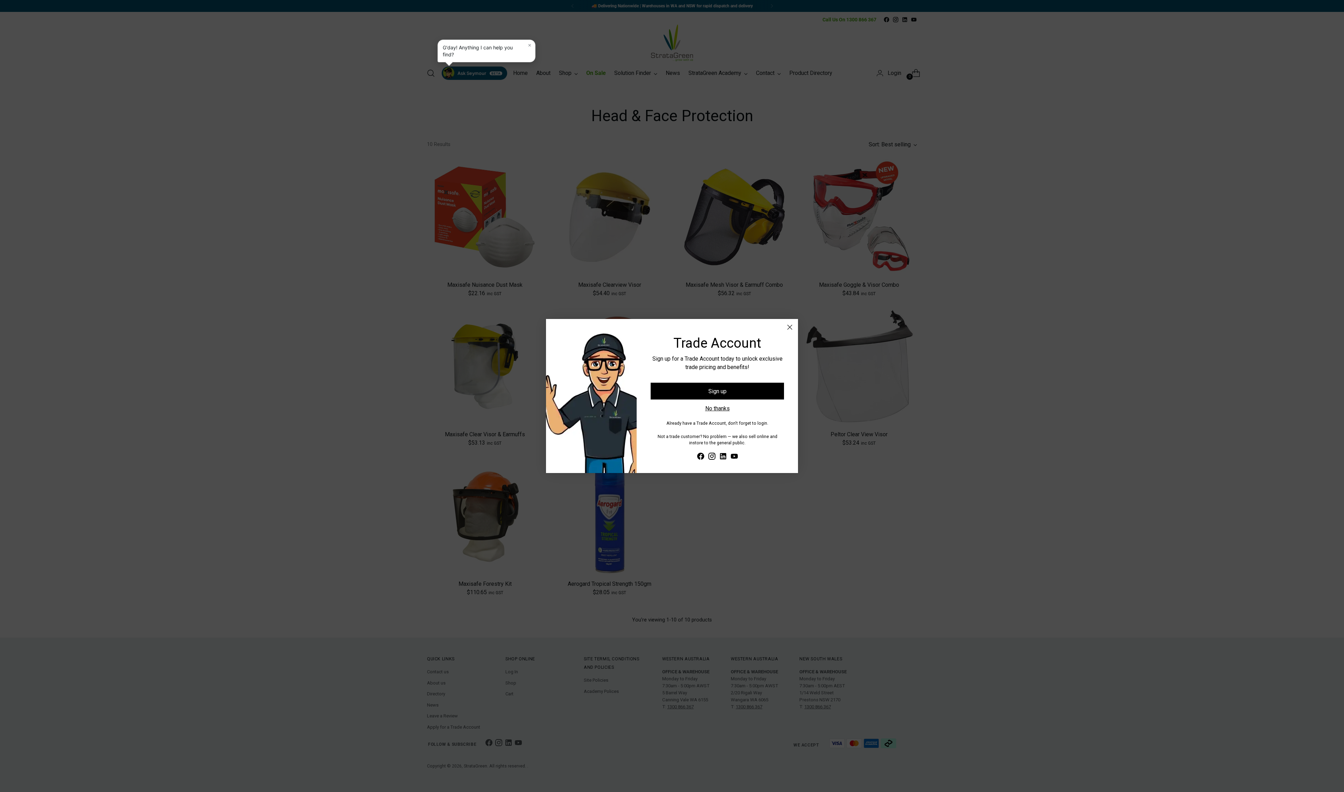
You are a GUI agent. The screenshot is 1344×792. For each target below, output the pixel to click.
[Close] (789, 327)
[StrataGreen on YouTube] (734, 457)
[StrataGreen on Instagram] (712, 457)
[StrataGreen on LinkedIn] (723, 457)
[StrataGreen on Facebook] (700, 457)
